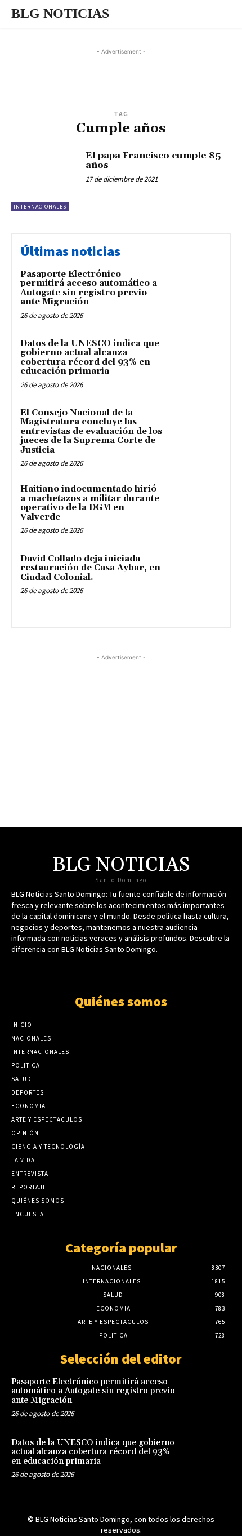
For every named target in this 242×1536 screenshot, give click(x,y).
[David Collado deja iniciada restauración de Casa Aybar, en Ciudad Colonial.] (195, 578)
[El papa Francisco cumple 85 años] (44, 178)
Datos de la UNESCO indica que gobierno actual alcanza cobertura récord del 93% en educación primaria (89, 357)
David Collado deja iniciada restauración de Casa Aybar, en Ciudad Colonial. (90, 568)
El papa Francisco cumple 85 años (153, 160)
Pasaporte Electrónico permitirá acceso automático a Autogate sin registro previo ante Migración (88, 288)
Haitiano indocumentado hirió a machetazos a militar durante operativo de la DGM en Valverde (89, 503)
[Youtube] (131, 971)
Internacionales (40, 206)
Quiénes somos (121, 1001)
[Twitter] (91, 971)
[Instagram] (151, 971)
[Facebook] (111, 971)
